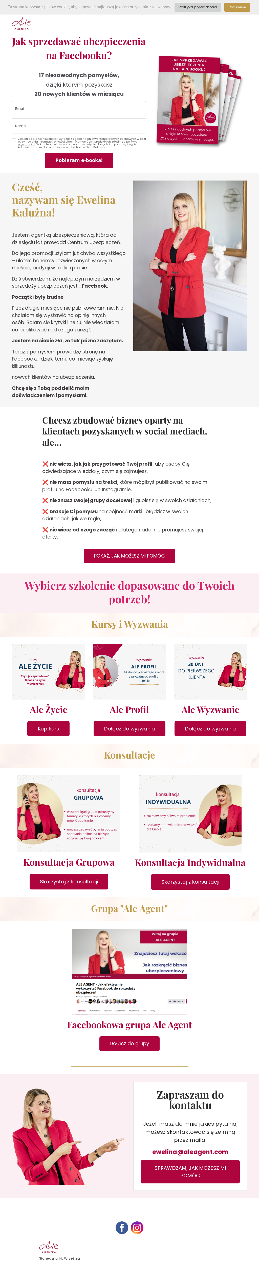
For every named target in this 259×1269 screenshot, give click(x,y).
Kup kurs (48, 728)
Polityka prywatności (198, 7)
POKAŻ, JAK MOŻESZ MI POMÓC (129, 555)
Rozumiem (237, 7)
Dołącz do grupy (129, 1043)
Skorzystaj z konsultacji (69, 881)
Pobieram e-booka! (79, 160)
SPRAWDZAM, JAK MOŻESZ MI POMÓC (190, 1171)
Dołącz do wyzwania (129, 728)
